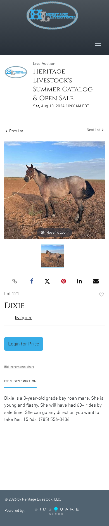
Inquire (23, 318)
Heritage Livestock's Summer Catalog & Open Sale (63, 85)
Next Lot (94, 130)
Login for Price (23, 344)
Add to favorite (101, 295)
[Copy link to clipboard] (14, 281)
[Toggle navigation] (100, 43)
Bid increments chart (19, 366)
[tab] (20, 384)
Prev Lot (15, 131)
